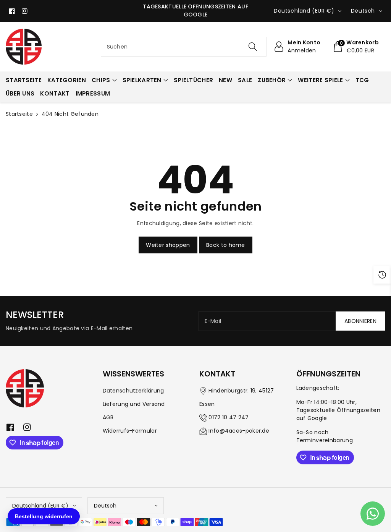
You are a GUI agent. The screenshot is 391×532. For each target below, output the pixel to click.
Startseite (19, 114)
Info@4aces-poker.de (238, 431)
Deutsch (105, 505)
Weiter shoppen (168, 245)
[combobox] (184, 46)
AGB (108, 417)
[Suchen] (252, 46)
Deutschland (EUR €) (40, 505)
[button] (355, 47)
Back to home (225, 245)
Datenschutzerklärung (133, 390)
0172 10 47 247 (228, 417)
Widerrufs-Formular (130, 431)
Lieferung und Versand (134, 404)
